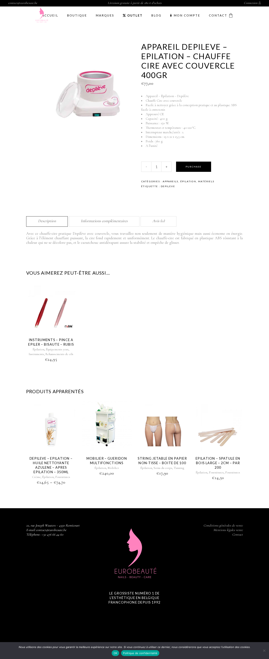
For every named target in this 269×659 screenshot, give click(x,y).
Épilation (188, 181)
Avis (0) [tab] (158, 221)
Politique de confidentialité (140, 653)
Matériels (206, 181)
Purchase (193, 166)
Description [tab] (47, 221)
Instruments (36, 354)
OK (115, 653)
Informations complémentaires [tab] (104, 221)
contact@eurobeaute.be (22, 3)
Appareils (170, 181)
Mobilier (113, 468)
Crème (36, 477)
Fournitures (62, 477)
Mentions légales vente (228, 530)
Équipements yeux (57, 349)
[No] (264, 651)
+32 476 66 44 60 (52, 534)
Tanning (179, 468)
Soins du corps (163, 468)
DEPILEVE (168, 186)
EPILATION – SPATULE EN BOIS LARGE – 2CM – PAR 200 (218, 462)
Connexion (250, 3)
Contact (237, 534)
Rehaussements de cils (59, 354)
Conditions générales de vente (223, 525)
